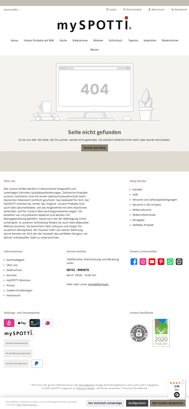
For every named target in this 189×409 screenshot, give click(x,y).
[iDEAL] (47, 323)
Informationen (13, 251)
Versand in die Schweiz (147, 204)
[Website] (179, 262)
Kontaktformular (98, 284)
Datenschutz (14, 270)
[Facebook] (134, 262)
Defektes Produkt (143, 225)
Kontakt (137, 189)
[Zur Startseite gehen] (94, 24)
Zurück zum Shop (95, 147)
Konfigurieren (137, 403)
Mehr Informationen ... (28, 404)
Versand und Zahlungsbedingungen (155, 199)
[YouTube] (152, 262)
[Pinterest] (161, 262)
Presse (10, 285)
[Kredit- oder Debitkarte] (34, 323)
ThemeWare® (140, 388)
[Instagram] (143, 262)
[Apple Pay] (21, 323)
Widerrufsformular (144, 215)
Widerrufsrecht (142, 210)
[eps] (9, 323)
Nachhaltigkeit (15, 260)
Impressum (13, 295)
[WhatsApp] (170, 262)
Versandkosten (86, 384)
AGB (135, 194)
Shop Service (138, 181)
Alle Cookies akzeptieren (167, 403)
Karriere (11, 275)
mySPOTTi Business (18, 280)
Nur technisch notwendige (105, 403)
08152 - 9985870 (78, 270)
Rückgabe (139, 220)
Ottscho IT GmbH (85, 388)
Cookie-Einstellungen (19, 290)
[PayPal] (37, 363)
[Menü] (183, 381)
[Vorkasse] (19, 333)
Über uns (12, 265)
